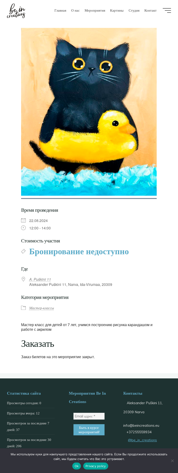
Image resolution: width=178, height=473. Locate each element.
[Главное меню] (167, 10)
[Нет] (172, 460)
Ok (77, 466)
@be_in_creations (142, 440)
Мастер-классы (41, 308)
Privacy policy (96, 466)
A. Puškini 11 (40, 279)
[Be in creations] (16, 10)
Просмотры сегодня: (23, 403)
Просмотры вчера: (21, 413)
